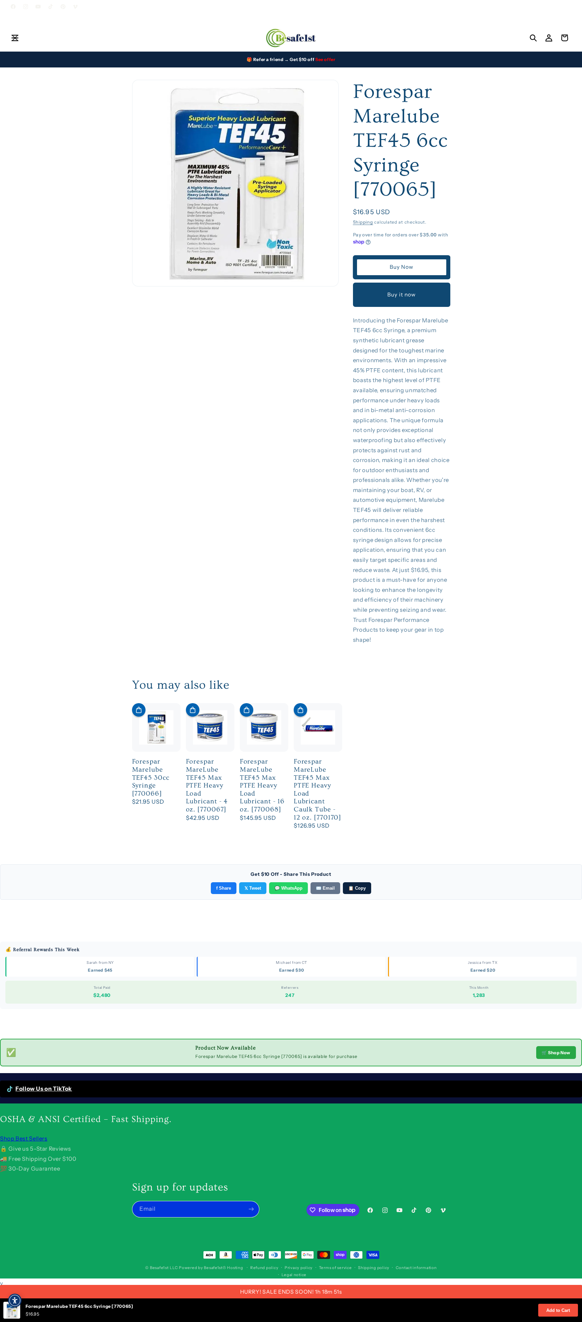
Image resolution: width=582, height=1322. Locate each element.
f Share (223, 888)
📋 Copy (357, 888)
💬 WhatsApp (288, 888)
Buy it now (401, 294)
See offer (325, 59)
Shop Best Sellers (23, 1138)
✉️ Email (325, 888)
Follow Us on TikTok (43, 1088)
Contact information (416, 1267)
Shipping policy (373, 1267)
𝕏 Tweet (253, 888)
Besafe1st (159, 1267)
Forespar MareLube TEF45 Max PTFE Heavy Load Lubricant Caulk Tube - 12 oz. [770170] (318, 789)
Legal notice (294, 1274)
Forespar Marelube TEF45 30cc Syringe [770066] (150, 777)
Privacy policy (299, 1267)
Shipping (363, 221)
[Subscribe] (251, 1209)
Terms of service (335, 1267)
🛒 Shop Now (556, 1052)
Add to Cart (558, 1310)
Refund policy (264, 1267)
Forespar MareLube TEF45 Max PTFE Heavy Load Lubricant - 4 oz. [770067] (207, 785)
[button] (15, 38)
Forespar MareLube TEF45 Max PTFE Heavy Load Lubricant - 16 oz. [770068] (262, 785)
